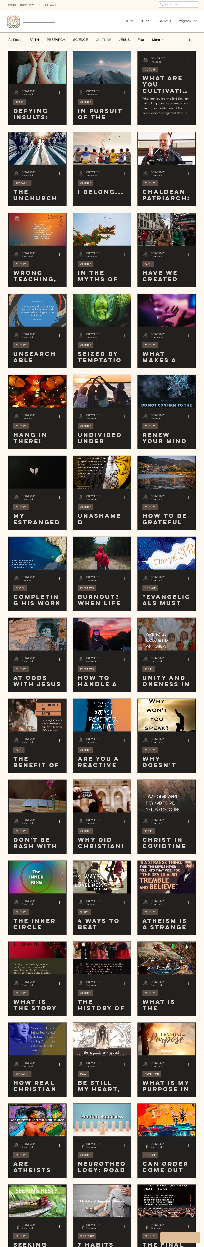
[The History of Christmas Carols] (102, 958)
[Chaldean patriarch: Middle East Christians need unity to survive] (166, 148)
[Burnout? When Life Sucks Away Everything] (102, 553)
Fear (141, 40)
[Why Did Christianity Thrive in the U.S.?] (102, 796)
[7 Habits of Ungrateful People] (102, 1201)
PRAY (83, 1074)
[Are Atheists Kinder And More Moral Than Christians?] (37, 1120)
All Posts (15, 40)
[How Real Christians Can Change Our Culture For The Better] (37, 1039)
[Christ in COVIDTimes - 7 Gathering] (166, 796)
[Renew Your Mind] (166, 391)
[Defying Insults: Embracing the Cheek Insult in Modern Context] (37, 67)
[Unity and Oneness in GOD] (166, 634)
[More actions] (61, 92)
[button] (190, 40)
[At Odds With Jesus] (37, 634)
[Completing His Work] (37, 553)
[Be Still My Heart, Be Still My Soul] (102, 1039)
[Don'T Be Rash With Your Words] (37, 796)
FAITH (34, 40)
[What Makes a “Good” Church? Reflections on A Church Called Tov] (166, 310)
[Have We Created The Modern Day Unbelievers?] (166, 229)
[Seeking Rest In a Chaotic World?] (37, 1201)
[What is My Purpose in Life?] (166, 1039)
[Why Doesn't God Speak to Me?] (166, 715)
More (156, 40)
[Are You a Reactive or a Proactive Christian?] (102, 715)
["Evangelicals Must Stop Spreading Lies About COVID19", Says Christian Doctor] (166, 553)
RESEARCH (56, 40)
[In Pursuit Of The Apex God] (102, 67)
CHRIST (20, 588)
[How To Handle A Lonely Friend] (102, 634)
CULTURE (103, 40)
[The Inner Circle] (37, 877)
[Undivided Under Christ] (102, 391)
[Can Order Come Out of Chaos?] (166, 1120)
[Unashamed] (102, 472)
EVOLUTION (152, 1074)
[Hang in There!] (37, 391)
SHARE (84, 912)
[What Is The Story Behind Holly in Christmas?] (37, 958)
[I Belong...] (102, 148)
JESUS (124, 40)
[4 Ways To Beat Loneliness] (102, 877)
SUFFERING (87, 1236)
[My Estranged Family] (37, 472)
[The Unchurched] (37, 148)
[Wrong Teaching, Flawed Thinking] (37, 229)
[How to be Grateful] (166, 472)
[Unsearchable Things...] (37, 310)
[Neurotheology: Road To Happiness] (102, 1120)
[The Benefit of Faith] (37, 715)
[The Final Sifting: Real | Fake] (166, 1201)
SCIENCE (80, 40)
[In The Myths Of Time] (102, 229)
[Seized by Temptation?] (102, 310)
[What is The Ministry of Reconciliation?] (166, 958)
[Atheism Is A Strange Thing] (166, 877)
